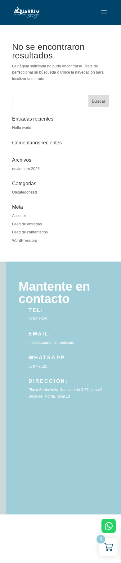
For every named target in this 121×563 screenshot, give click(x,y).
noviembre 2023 (26, 169)
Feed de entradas (27, 224)
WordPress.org (24, 240)
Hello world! (22, 128)
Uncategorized (24, 192)
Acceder (19, 216)
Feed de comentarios (30, 232)
